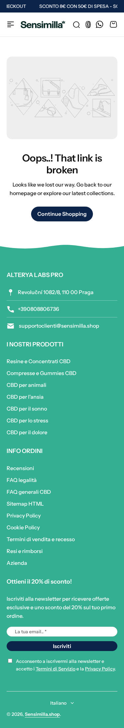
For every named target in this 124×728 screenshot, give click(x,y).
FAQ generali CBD (29, 492)
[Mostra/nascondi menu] (10, 24)
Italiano (58, 703)
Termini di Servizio (55, 669)
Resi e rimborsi (25, 551)
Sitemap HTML (25, 503)
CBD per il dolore (27, 432)
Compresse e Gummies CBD (41, 373)
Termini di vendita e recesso (41, 539)
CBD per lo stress (27, 420)
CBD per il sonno (27, 408)
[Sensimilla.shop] (43, 24)
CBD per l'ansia (25, 396)
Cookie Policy (23, 527)
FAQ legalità (22, 480)
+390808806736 (38, 309)
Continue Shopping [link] (62, 214)
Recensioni (20, 468)
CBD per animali (26, 385)
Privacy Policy (24, 515)
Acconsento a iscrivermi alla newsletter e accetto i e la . (66, 665)
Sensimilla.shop (42, 714)
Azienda (17, 563)
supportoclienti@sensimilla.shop (58, 325)
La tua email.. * (31, 632)
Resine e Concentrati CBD (38, 361)
